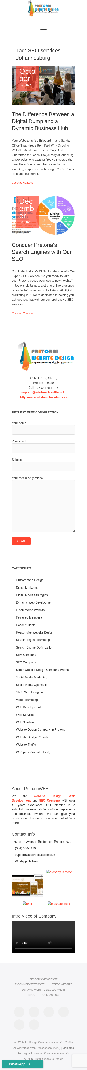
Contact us (50, 995)
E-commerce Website (30, 610)
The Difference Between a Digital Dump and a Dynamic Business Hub (43, 121)
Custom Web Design (30, 580)
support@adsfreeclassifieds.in (43, 392)
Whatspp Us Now (26, 861)
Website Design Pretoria (32, 737)
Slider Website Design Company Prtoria (42, 670)
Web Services (25, 714)
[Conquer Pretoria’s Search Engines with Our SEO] (43, 215)
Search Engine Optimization (34, 647)
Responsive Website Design (34, 632)
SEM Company (26, 655)
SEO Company (26, 662)
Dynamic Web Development (34, 602)
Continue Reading (22, 182)
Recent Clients (25, 625)
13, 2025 (27, 77)
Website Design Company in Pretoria (40, 729)
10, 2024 (26, 211)
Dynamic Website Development (43, 989)
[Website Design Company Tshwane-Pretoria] (43, 356)
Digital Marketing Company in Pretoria (46, 1053)
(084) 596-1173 (25, 848)
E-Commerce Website (30, 984)
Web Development (28, 707)
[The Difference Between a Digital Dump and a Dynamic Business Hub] (43, 85)
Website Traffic (26, 744)
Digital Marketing (27, 587)
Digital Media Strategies (32, 595)
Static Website (62, 984)
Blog (31, 995)
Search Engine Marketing (33, 640)
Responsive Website (43, 979)
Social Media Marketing (31, 677)
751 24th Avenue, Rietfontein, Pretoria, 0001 (43, 841)
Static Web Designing (30, 692)
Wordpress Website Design (34, 752)
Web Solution (25, 722)
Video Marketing (27, 699)
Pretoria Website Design (48, 1059)
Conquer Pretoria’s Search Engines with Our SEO (42, 252)
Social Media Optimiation (32, 685)
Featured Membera (29, 617)
